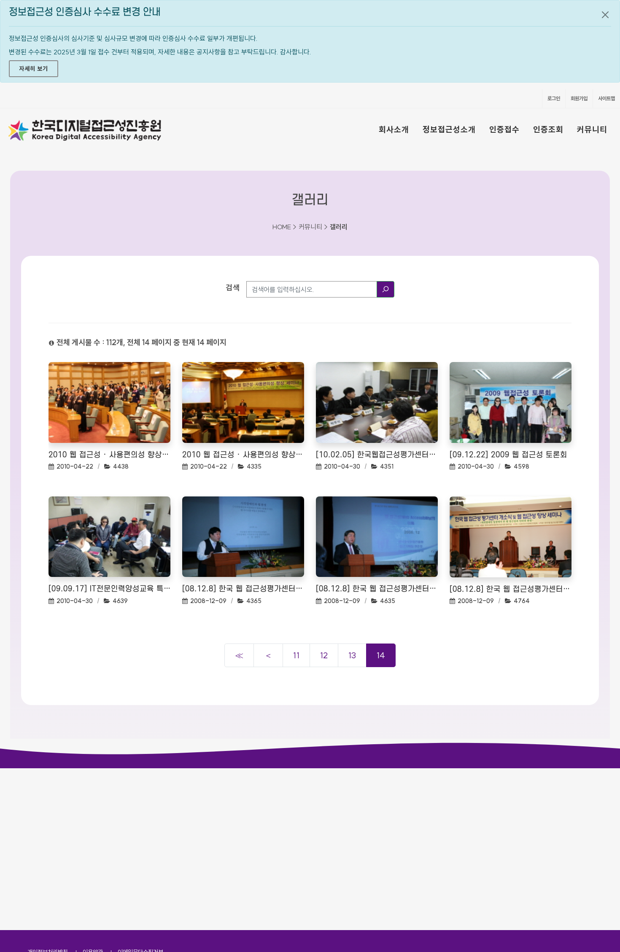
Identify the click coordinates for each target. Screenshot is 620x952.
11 (296, 655)
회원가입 (579, 98)
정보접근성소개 (449, 129)
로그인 (553, 98)
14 (381, 655)
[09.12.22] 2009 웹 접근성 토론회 (508, 455)
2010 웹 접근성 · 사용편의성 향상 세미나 (109, 455)
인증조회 (548, 129)
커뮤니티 (592, 129)
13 (352, 655)
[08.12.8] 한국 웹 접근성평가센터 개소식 (243, 589)
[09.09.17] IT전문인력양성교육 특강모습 (109, 589)
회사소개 (394, 129)
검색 (233, 287)
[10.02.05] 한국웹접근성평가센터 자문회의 (377, 455)
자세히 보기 (33, 68)
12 (324, 655)
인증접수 (504, 129)
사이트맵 (606, 98)
